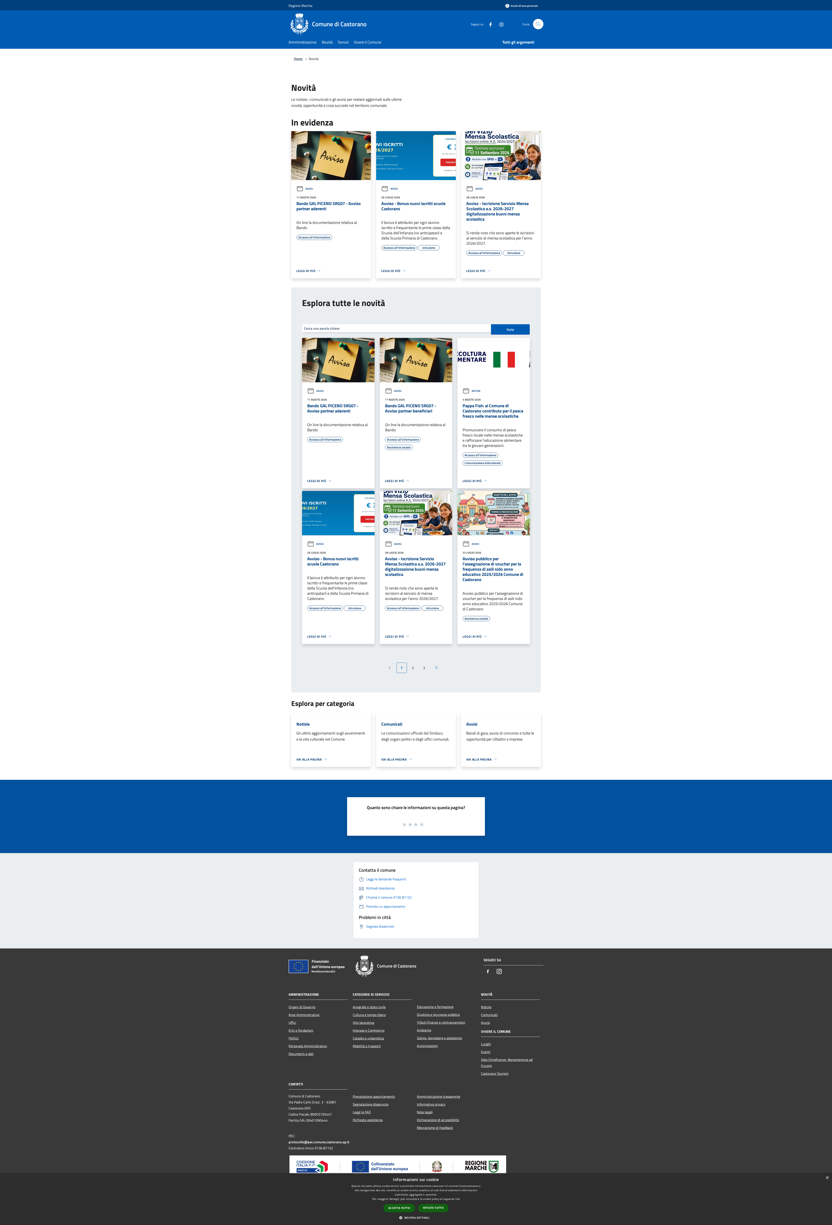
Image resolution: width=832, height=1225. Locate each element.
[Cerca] (538, 24)
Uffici (292, 1022)
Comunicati (489, 1014)
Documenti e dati (301, 1053)
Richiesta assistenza (368, 1119)
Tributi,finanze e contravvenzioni (441, 1022)
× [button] (827, 1177)
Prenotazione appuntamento (374, 1096)
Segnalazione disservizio (370, 1104)
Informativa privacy (431, 1104)
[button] (415, 1217)
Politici (294, 1038)
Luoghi (486, 1044)
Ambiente (424, 1030)
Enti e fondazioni (301, 1030)
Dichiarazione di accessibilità (438, 1119)
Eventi (486, 1051)
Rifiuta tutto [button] (433, 1208)
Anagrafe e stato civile (369, 1007)
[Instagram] (499, 24)
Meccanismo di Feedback (435, 1127)
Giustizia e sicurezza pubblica (438, 1014)
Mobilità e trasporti (367, 1046)
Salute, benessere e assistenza (439, 1038)
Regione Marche (300, 5)
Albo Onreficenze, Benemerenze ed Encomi (507, 1062)
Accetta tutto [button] (399, 1208)
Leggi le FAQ (362, 1112)
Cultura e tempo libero (369, 1014)
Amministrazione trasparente (438, 1096)
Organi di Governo (302, 1007)
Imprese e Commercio (368, 1030)
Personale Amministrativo (308, 1046)
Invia (510, 329)
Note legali (425, 1112)
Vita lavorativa (363, 1022)
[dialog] (416, 1199)
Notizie (476, 391)
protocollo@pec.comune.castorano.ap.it (319, 1142)
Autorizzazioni (427, 1045)
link (457, 1199)
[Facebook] (488, 24)
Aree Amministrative (304, 1014)
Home (298, 58)
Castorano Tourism (495, 1073)
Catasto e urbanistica (368, 1038)
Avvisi (309, 189)
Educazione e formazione (435, 1006)
